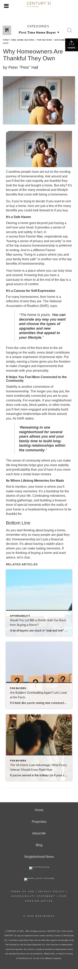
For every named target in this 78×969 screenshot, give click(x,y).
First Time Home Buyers (18, 40)
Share (72, 48)
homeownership (32, 176)
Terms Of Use (22, 892)
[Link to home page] (39, 6)
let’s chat (23, 557)
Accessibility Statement (33, 896)
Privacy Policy (51, 892)
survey (13, 236)
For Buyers (44, 40)
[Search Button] (69, 30)
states (29, 418)
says (53, 306)
